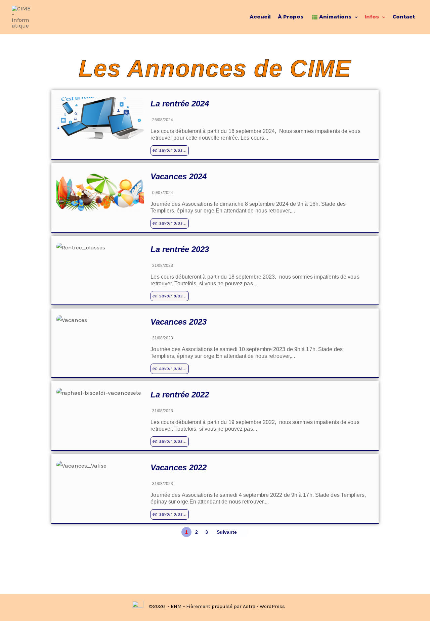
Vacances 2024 (178, 176)
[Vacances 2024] (100, 191)
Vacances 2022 (178, 467)
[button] (354, 17)
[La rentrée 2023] (100, 264)
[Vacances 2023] (100, 336)
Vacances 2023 (178, 321)
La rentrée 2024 (179, 103)
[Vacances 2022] (100, 482)
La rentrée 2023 (179, 249)
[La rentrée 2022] (100, 409)
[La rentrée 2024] (100, 118)
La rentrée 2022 (179, 394)
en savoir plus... (170, 150)
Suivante (227, 532)
